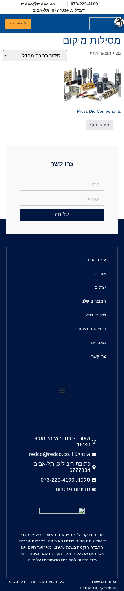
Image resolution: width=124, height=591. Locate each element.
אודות (100, 273)
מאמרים (98, 342)
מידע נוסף (99, 124)
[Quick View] (83, 124)
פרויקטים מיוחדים (89, 328)
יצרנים (100, 287)
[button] (71, 23)
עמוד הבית (96, 259)
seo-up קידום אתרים (99, 587)
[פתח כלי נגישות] (119, 22)
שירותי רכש (96, 314)
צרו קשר (98, 356)
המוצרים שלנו (93, 301)
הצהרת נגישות (105, 581)
